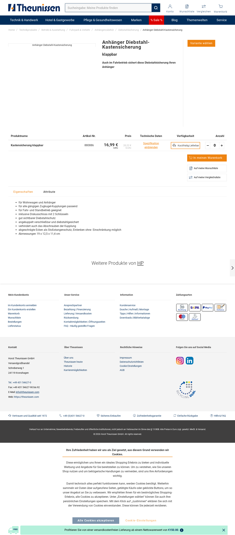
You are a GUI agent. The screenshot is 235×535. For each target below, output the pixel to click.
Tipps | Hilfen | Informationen (135, 313)
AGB (122, 370)
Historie (68, 366)
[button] (201, 43)
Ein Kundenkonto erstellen (22, 309)
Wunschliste (14, 317)
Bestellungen (15, 321)
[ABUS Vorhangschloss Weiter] (232, 267)
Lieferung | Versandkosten (78, 313)
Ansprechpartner (73, 305)
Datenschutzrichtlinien (132, 361)
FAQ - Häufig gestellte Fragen (79, 326)
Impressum (126, 357)
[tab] (23, 192)
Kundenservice (127, 305)
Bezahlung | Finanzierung (77, 309)
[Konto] (170, 6)
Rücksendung (71, 317)
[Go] (156, 7)
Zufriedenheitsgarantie (149, 415)
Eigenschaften (23, 191)
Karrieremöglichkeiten (75, 370)
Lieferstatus (14, 326)
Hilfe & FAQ (220, 415)
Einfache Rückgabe (187, 415)
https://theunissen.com (26, 396)
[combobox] (112, 7)
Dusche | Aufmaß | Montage (134, 309)
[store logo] (34, 7)
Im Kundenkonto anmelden (22, 305)
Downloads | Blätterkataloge (135, 317)
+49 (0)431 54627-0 (73, 415)
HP (140, 263)
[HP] (11, 36)
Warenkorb (14, 313)
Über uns (68, 357)
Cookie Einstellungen (131, 366)
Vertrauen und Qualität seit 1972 (29, 415)
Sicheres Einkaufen (111, 415)
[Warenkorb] (220, 6)
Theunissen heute (73, 361)
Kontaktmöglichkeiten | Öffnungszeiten (84, 321)
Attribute (49, 191)
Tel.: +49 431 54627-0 (19, 382)
